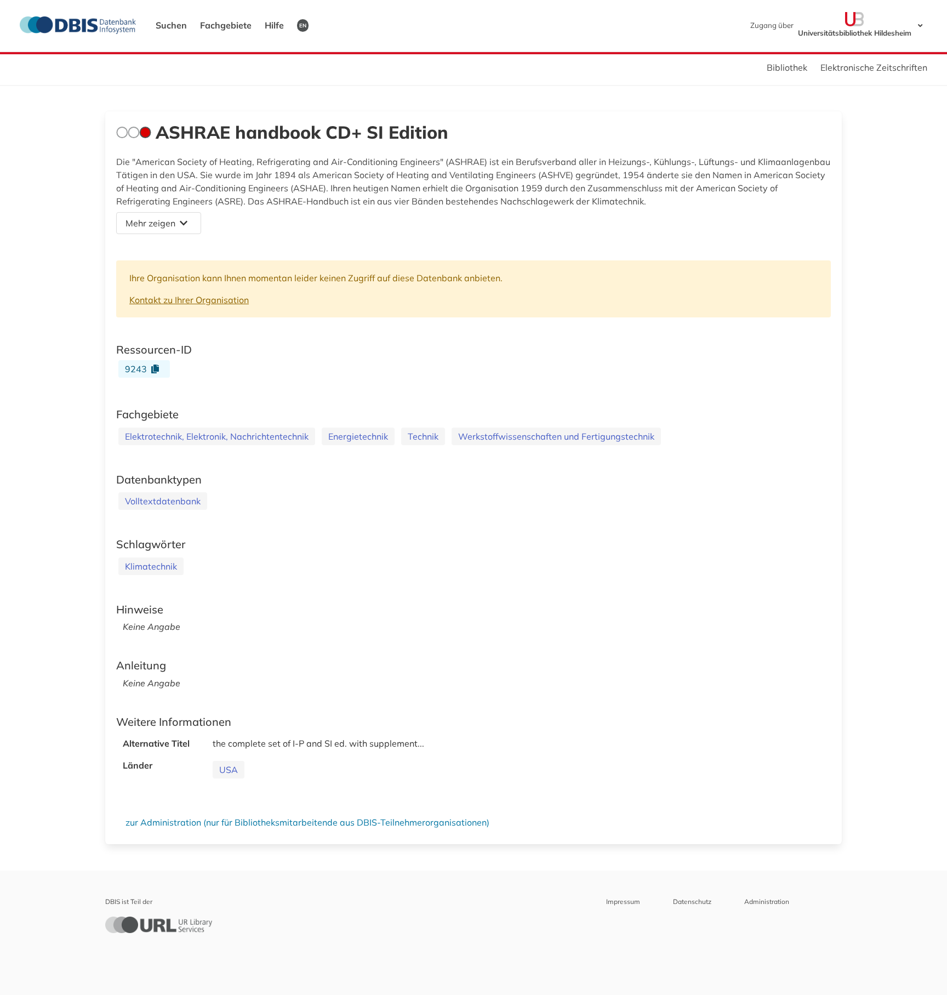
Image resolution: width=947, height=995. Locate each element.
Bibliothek (787, 67)
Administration (766, 901)
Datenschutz (692, 901)
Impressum (623, 901)
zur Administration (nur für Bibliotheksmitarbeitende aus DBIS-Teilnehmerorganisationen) (307, 822)
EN (302, 25)
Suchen (171, 25)
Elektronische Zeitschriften (873, 67)
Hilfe (274, 25)
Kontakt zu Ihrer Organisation (189, 299)
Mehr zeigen (150, 223)
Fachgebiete (226, 25)
